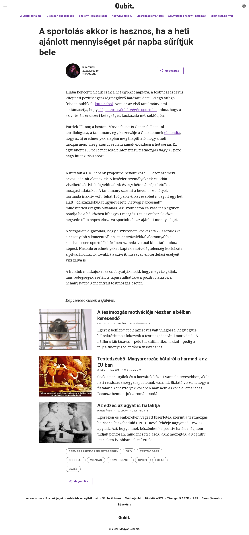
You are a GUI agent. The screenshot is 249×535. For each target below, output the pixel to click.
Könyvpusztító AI (122, 15)
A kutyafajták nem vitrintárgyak (187, 15)
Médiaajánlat (133, 498)
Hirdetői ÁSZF (154, 498)
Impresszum (34, 498)
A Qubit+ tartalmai (31, 15)
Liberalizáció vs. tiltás (150, 15)
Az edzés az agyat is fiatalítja (128, 405)
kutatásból (104, 103)
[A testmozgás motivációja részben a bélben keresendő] (65, 329)
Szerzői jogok (54, 498)
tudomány (89, 74)
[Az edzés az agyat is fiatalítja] (65, 422)
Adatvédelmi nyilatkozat (82, 498)
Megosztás (172, 70)
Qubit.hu (101, 370)
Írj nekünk (124, 504)
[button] (93, 451)
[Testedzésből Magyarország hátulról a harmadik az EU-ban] (65, 376)
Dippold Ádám (104, 410)
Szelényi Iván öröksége (93, 15)
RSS (195, 498)
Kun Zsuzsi (88, 67)
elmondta (172, 132)
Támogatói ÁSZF (178, 498)
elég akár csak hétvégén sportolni (127, 109)
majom (114, 370)
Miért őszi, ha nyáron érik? (227, 15)
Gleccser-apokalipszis (61, 15)
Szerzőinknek (211, 498)
